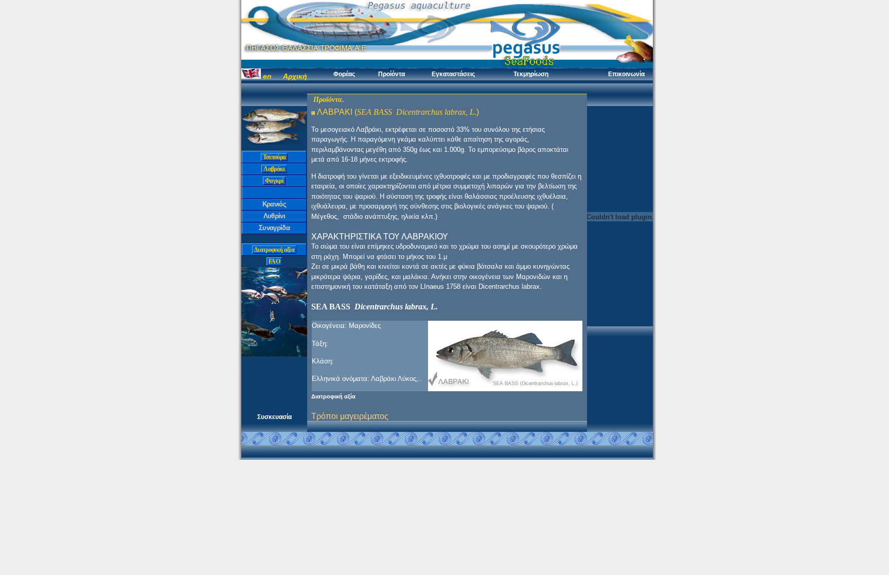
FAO (274, 261)
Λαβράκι (274, 168)
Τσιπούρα (274, 157)
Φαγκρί (274, 180)
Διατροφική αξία (274, 249)
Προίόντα (391, 74)
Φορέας (344, 74)
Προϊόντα (327, 99)
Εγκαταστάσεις (453, 74)
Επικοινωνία (626, 74)
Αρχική (295, 76)
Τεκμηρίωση (530, 74)
